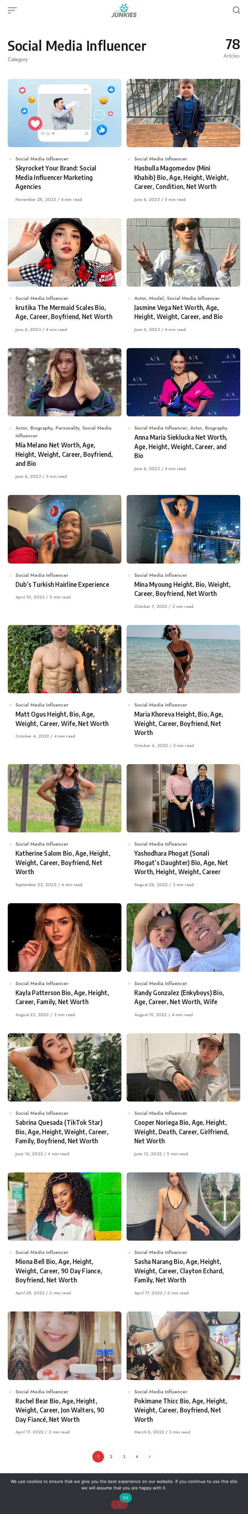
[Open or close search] (236, 10)
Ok (126, 1497)
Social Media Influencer (42, 158)
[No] (119, 1504)
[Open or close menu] (13, 10)
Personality (67, 428)
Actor (140, 298)
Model (156, 298)
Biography (41, 428)
